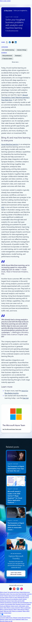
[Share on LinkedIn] (16, 42)
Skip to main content (5, 0)
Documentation (9, 604)
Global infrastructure (24, 592)
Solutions (2, 599)
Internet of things (21, 50)
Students (28, 604)
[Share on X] (13, 42)
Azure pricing (11, 595)
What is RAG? (26, 611)
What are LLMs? (8, 611)
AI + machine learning (8, 50)
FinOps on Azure (13, 597)
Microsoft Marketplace (23, 602)
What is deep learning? (19, 609)
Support (9, 600)
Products (6, 595)
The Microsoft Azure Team (12, 30)
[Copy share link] (7, 42)
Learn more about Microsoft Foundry (16, 573)
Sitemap (15, 617)
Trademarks (18, 619)
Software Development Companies (8, 602)
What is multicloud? (26, 607)
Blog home (8, 10)
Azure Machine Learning (10, 144)
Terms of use (12, 619)
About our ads (8, 621)
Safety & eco (24, 619)
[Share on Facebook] (10, 42)
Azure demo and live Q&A (17, 600)
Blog (14, 604)
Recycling (2, 621)
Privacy (29, 617)
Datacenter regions (5, 594)
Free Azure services (20, 595)
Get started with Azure (13, 592)
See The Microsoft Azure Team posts (12, 429)
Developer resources (21, 604)
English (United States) (5, 613)
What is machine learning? (6, 609)
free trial (25, 398)
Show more (15, 62)
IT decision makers (7, 58)
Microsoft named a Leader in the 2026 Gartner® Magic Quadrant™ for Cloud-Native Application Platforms (15, 497)
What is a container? (17, 611)
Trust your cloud (14, 594)
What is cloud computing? (13, 607)
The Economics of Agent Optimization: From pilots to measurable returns (16, 526)
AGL (2, 207)
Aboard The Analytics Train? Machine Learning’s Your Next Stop (15, 97)
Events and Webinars (5, 606)
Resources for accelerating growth (13, 599)
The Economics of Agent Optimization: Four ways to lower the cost (16, 469)
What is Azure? (3, 592)
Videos (5, 607)
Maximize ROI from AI (23, 597)
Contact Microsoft (22, 617)
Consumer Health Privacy (6, 617)
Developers (18, 55)
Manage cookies (4, 619)
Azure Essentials (22, 594)
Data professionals (7, 55)
